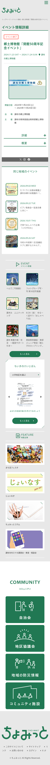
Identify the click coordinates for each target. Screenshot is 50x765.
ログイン (33, 750)
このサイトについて (14, 747)
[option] (27, 83)
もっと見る (24, 421)
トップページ (6, 19)
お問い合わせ (17, 750)
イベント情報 (16, 19)
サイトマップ (34, 747)
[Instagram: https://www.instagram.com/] (24, 159)
